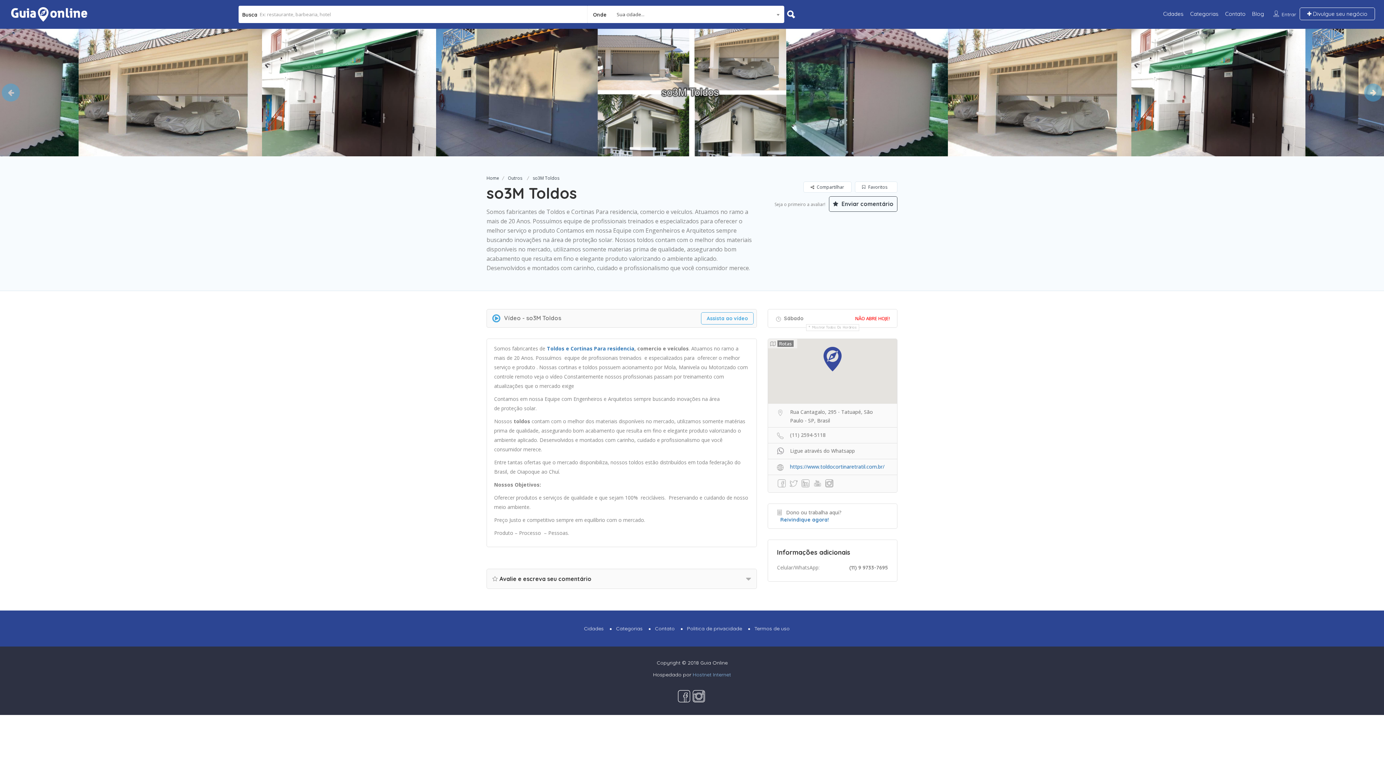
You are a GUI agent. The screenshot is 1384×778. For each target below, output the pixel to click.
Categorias (1204, 13)
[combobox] (686, 14)
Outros (515, 178)
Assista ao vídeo (727, 318)
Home (493, 178)
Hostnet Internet (712, 674)
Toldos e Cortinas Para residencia (590, 348)
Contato (1235, 13)
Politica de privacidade (714, 628)
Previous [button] (11, 92)
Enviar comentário (866, 203)
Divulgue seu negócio (1339, 13)
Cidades (1173, 13)
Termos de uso (772, 628)
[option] (179, 92)
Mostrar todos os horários (834, 327)
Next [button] (1373, 92)
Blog (1258, 13)
